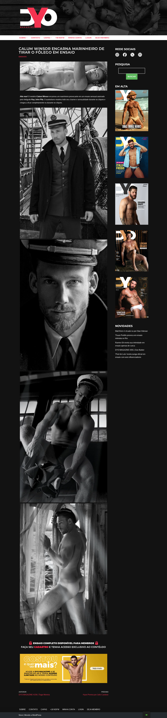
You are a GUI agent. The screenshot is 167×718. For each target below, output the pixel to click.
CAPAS (44, 709)
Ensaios (23, 57)
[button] (26, 37)
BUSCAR (132, 77)
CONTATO (35, 38)
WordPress (36, 715)
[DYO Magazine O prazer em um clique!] (39, 18)
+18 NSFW (59, 38)
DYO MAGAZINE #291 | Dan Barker (129, 350)
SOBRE (22, 709)
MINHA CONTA (75, 38)
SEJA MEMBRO (102, 38)
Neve (21, 715)
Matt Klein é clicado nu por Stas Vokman (131, 331)
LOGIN (88, 38)
